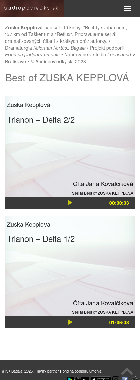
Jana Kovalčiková (109, 183)
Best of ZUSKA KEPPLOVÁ (108, 193)
